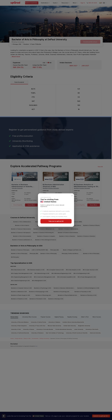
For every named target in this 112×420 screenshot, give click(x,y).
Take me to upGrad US (56, 221)
